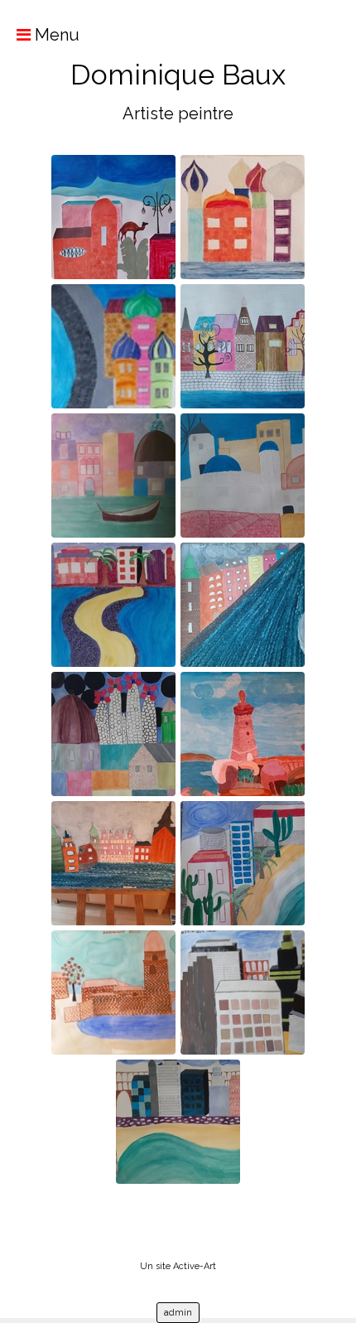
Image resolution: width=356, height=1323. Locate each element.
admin (178, 1312)
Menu (55, 35)
